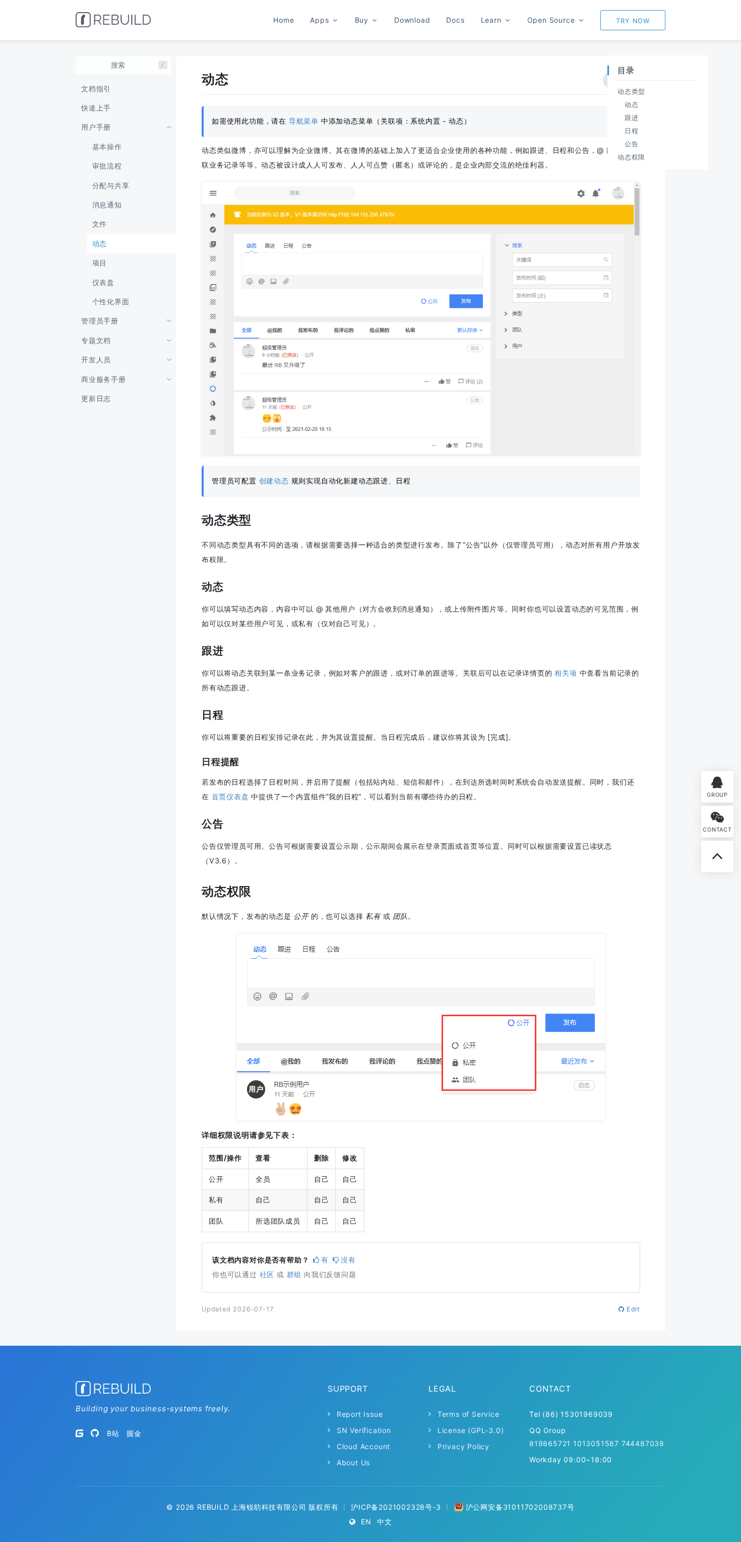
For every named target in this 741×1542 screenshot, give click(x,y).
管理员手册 (99, 320)
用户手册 (96, 127)
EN (366, 1521)
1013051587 (596, 1443)
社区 (267, 1274)
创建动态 (274, 481)
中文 (384, 1521)
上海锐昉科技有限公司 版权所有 (284, 1507)
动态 (99, 243)
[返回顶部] (717, 857)
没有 (348, 1259)
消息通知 (107, 204)
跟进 (632, 118)
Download (412, 20)
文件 (99, 223)
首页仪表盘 (230, 796)
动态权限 (631, 157)
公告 (632, 144)
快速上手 (96, 107)
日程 (632, 131)
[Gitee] (79, 1433)
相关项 (565, 673)
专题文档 (96, 340)
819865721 (550, 1443)
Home (283, 20)
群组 (294, 1274)
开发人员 (96, 359)
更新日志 (96, 398)
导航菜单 (304, 121)
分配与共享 (111, 185)
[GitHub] (95, 1433)
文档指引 (96, 88)
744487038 (643, 1443)
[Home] (113, 19)
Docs (455, 20)
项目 (99, 262)
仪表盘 (103, 282)
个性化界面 (111, 301)
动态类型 (631, 91)
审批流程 (107, 165)
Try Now (633, 21)
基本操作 (107, 146)
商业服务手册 (103, 379)
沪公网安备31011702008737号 (520, 1507)
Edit (633, 1309)
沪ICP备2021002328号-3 (396, 1507)
